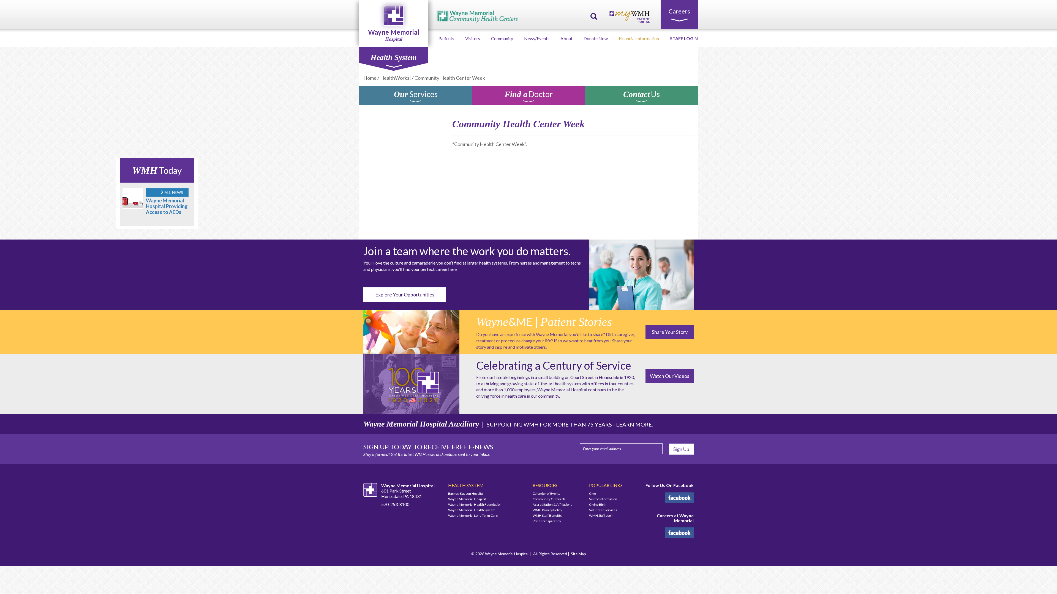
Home (370, 78)
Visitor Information (603, 499)
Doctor (529, 95)
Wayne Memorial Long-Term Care (473, 515)
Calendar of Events (546, 493)
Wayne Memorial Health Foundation (475, 504)
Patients (446, 38)
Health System (394, 57)
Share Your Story (670, 332)
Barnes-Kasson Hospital (466, 493)
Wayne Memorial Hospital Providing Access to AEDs (167, 206)
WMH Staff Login (601, 515)
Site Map (578, 553)
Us (641, 95)
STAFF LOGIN (684, 38)
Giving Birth (597, 504)
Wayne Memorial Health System (471, 510)
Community (502, 38)
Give (592, 493)
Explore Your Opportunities (404, 295)
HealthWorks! (395, 78)
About (566, 38)
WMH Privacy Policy (547, 510)
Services (416, 95)
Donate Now (596, 38)
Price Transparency (547, 521)
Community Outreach (549, 499)
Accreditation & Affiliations (552, 504)
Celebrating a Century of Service (553, 365)
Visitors (472, 38)
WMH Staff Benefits (547, 515)
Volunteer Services (603, 510)
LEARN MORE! (635, 424)
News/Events (536, 38)
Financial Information (639, 38)
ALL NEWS (173, 192)
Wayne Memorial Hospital (467, 499)
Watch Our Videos (669, 376)
